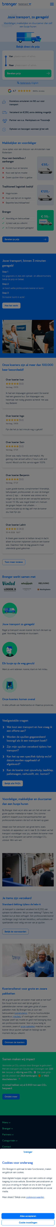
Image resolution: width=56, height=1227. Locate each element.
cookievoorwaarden (35, 1197)
